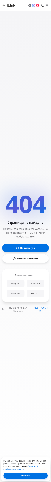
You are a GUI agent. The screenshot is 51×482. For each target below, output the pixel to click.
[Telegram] (29, 5)
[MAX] (33, 5)
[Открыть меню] (47, 5)
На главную (27, 248)
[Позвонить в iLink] (42, 5)
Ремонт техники (27, 258)
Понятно (25, 475)
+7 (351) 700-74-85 (40, 309)
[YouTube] (38, 5)
